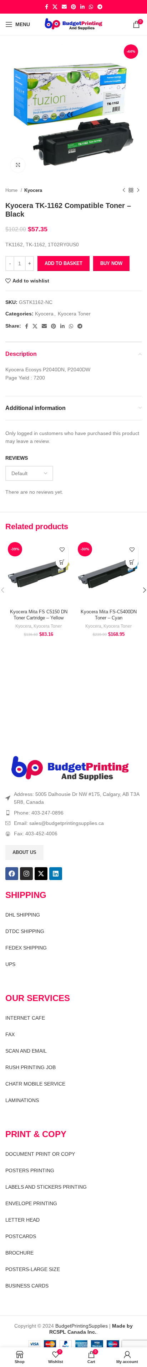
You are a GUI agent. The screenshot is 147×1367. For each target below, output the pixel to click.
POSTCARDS (20, 1236)
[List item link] (73, 813)
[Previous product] (123, 190)
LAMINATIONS (22, 1100)
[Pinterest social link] (73, 6)
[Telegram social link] (100, 6)
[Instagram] (26, 873)
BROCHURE (19, 1253)
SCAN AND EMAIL (26, 1051)
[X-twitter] (41, 873)
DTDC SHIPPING (24, 931)
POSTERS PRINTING (29, 1170)
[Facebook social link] (46, 6)
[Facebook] (11, 873)
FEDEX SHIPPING (26, 948)
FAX (10, 1034)
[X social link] (55, 6)
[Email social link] (64, 6)
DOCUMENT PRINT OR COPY (40, 1154)
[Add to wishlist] (62, 549)
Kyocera (33, 190)
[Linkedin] (55, 873)
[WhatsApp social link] (91, 6)
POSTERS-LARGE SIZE (32, 1269)
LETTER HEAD (22, 1220)
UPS (10, 964)
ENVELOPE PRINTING (31, 1203)
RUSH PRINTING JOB (30, 1067)
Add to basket (63, 263)
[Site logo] (74, 24)
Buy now (111, 263)
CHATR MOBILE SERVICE (35, 1084)
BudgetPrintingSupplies (81, 1326)
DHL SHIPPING (22, 915)
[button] (62, 562)
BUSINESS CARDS (27, 1286)
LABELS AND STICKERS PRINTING (46, 1187)
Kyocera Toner (74, 314)
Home (12, 190)
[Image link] (70, 768)
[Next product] (138, 190)
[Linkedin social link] (82, 6)
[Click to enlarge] (18, 165)
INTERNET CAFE (25, 1018)
